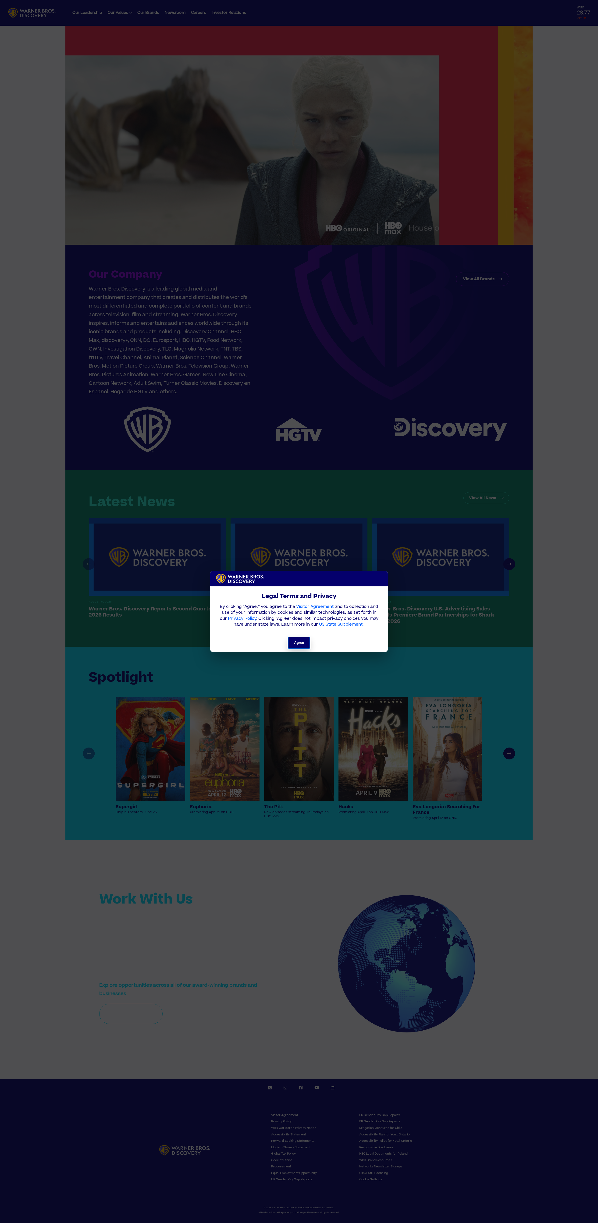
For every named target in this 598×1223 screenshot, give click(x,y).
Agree (299, 643)
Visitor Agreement (315, 607)
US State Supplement (341, 624)
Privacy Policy (242, 618)
